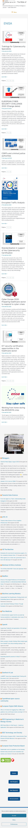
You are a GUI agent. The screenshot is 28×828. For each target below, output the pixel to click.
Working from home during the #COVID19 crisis (13, 409)
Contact (14, 773)
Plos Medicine (7, 611)
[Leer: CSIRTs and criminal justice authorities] (14, 144)
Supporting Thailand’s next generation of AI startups (14, 628)
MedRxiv (5, 576)
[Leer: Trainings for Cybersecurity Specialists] (14, 37)
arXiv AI (4, 517)
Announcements (14, 798)
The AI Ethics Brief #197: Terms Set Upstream (12, 568)
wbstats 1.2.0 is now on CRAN (8, 481)
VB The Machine (7, 549)
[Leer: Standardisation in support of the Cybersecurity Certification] (14, 238)
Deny (14, 820)
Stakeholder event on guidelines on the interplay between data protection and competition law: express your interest (13, 751)
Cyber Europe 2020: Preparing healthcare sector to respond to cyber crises (14, 301)
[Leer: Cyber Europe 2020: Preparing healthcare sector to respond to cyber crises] (9, 289)
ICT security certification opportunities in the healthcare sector (12, 348)
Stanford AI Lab (7, 672)
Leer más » (4, 77)
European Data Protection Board (13, 746)
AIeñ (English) (14, 781)
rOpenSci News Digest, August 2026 (10, 461)
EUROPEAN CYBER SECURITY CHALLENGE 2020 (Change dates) (12, 103)
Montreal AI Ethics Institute (11, 565)
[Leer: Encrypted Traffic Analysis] (10, 188)
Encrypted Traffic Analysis (13, 202)
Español (6, 0)
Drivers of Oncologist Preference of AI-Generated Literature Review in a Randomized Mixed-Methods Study (13, 582)
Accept (14, 815)
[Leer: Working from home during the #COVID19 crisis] (14, 395)
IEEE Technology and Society (12, 733)
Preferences (14, 824)
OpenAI (4, 624)
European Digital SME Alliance (12, 706)
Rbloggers (5, 458)
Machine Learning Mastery (11, 593)
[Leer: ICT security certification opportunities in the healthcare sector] (14, 336)
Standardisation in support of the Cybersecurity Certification (13, 250)
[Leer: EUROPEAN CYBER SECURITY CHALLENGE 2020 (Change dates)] (14, 92)
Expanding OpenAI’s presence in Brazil (10, 656)
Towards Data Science (10, 495)
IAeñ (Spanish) (14, 790)
